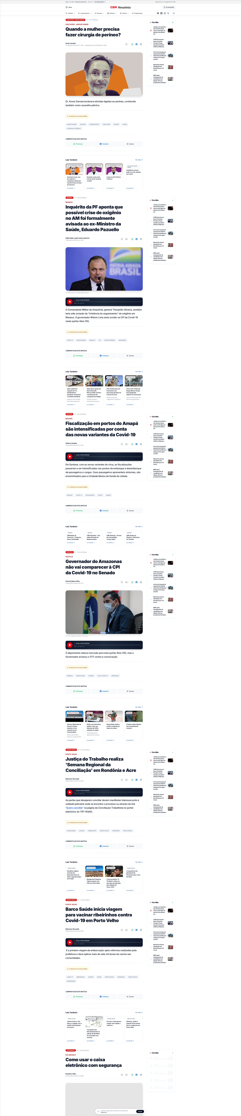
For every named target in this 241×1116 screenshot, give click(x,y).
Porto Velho (71, 750)
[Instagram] (165, 13)
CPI (100, 340)
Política (70, 552)
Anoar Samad (71, 43)
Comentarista (94, 124)
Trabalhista (92, 831)
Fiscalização (90, 495)
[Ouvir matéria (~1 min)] (126, 239)
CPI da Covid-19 (103, 676)
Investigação (81, 340)
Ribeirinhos (81, 977)
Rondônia (116, 831)
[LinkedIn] (161, 13)
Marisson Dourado (72, 779)
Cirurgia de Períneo (74, 128)
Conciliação (71, 831)
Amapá (108, 495)
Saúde (125, 124)
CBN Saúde (106, 124)
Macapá (69, 414)
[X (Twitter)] (168, 13)
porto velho (127, 831)
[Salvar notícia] (126, 44)
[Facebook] (158, 13)
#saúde (116, 124)
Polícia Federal (109, 340)
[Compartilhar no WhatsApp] (132, 44)
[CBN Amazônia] (120, 7)
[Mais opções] (141, 44)
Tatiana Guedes (71, 443)
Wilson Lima (80, 676)
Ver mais (138, 160)
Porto (100, 495)
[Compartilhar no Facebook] (136, 44)
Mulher (82, 124)
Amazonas (122, 340)
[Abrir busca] (173, 13)
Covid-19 (70, 340)
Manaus (69, 197)
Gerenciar (103, 1112)
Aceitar (140, 1111)
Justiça (81, 831)
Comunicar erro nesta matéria (78, 116)
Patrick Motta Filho (73, 581)
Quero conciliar (74, 807)
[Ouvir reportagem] (69, 301)
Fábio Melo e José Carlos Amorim (77, 238)
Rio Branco (71, 1050)
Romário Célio (71, 1074)
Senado (91, 676)
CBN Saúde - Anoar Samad (75, 20)
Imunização (71, 981)
